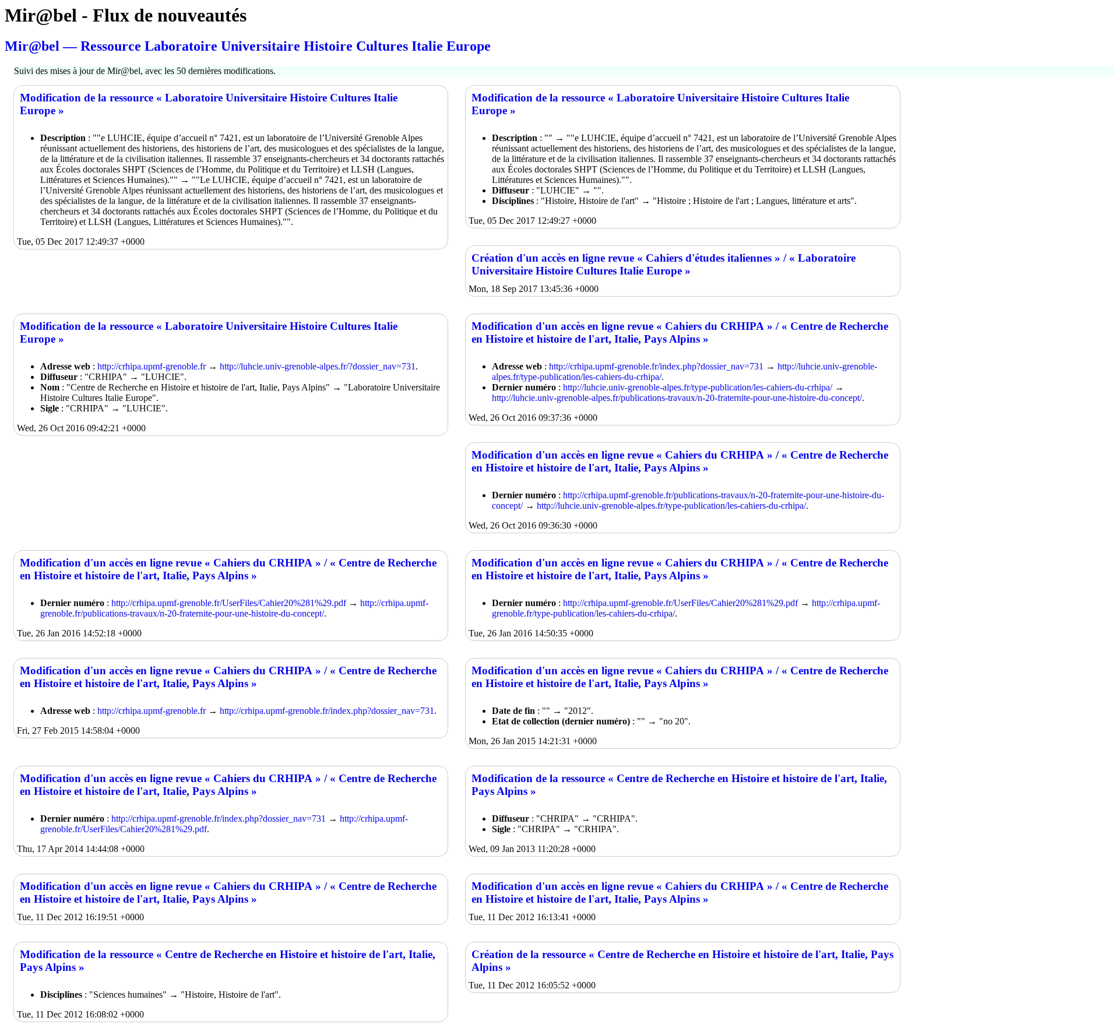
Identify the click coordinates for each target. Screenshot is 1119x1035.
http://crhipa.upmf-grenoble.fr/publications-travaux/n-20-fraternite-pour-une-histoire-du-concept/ (234, 608)
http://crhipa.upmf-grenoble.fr (151, 366)
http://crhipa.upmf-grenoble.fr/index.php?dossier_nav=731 (656, 366)
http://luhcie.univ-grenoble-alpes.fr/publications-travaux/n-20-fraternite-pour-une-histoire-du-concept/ (677, 398)
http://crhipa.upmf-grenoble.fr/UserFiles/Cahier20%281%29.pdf (228, 603)
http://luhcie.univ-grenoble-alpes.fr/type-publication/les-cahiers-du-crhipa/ (697, 387)
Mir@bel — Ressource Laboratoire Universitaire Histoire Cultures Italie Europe (248, 46)
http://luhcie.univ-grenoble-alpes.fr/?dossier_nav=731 (318, 366)
